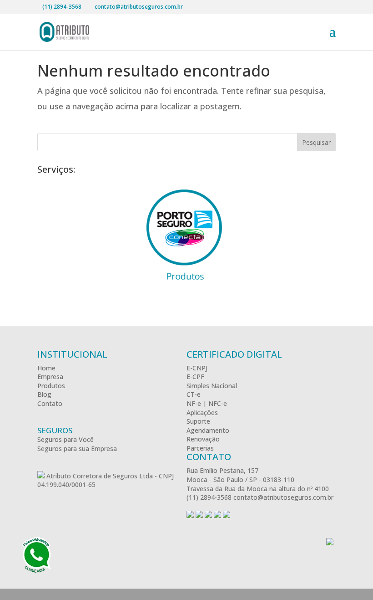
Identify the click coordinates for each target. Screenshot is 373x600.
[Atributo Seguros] (41, 476)
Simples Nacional (211, 385)
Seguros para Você (65, 439)
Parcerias (200, 448)
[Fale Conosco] (36, 555)
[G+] (199, 515)
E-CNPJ (196, 368)
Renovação (203, 439)
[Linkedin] (226, 515)
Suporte (198, 421)
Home (46, 368)
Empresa (50, 376)
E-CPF (195, 376)
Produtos (51, 385)
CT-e (193, 394)
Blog (44, 394)
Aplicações (202, 412)
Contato (49, 403)
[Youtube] (217, 515)
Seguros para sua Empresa (77, 448)
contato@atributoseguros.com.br (283, 497)
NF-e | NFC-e (206, 403)
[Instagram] (208, 515)
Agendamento (207, 430)
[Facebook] (190, 515)
